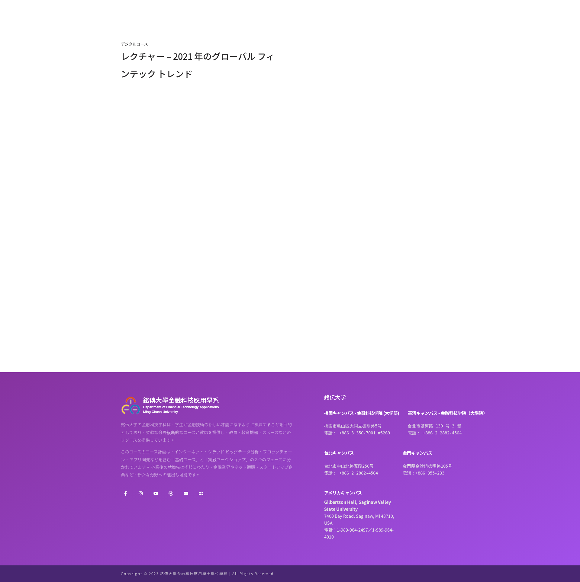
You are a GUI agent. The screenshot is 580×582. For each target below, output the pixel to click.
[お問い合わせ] (185, 493)
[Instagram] (140, 493)
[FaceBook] (125, 493)
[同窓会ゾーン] (200, 493)
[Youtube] (155, 493)
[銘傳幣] (170, 493)
